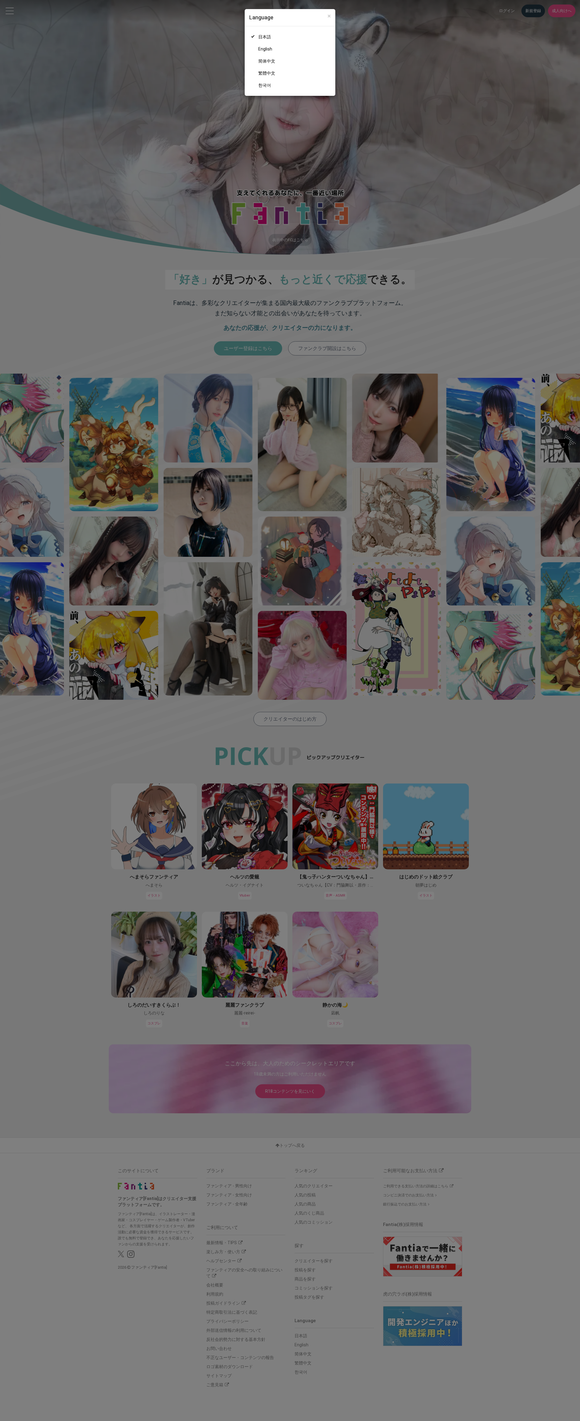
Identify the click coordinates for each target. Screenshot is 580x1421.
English (265, 49)
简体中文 (266, 61)
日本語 (264, 36)
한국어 (264, 85)
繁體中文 (266, 73)
